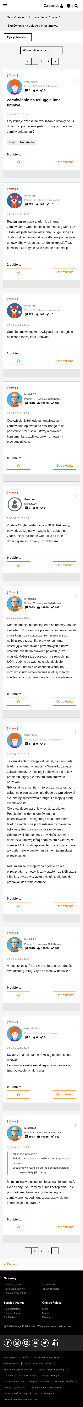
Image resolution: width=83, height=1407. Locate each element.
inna (12, 142)
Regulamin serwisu (39, 1381)
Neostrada (27, 142)
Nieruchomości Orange (16, 1393)
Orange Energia (50, 1375)
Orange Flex (10, 1357)
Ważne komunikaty (14, 1381)
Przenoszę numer (13, 1284)
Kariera (46, 1317)
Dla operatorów (12, 1309)
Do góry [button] (12, 1264)
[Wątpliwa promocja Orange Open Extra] (59, 50)
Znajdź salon (49, 1284)
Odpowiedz (64, 162)
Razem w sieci (11, 1363)
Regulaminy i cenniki (15, 1293)
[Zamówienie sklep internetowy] (52, 50)
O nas (45, 1309)
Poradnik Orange (27, 1375)
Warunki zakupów (64, 1381)
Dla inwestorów (12, 1313)
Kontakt (46, 1313)
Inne (54, 17)
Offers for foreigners (44, 1393)
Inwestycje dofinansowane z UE (20, 1399)
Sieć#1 (26, 1357)
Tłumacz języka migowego (51, 1369)
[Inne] (34, 50)
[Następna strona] (54, 61)
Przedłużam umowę (14, 1289)
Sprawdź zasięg (51, 1289)
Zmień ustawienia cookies (38, 1363)
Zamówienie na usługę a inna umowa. (34, 102)
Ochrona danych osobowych (46, 1387)
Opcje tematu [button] (16, 37)
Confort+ (8, 1375)
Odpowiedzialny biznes (47, 1357)
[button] (76, 79)
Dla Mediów (10, 1317)
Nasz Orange (15, 17)
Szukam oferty (37, 17)
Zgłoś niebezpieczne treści (18, 1369)
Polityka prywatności (14, 1387)
